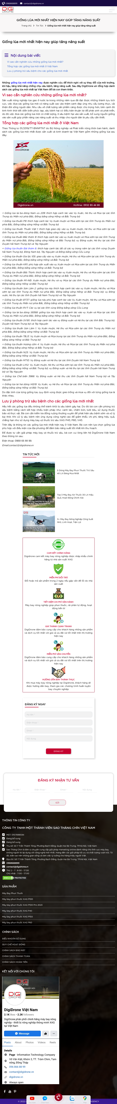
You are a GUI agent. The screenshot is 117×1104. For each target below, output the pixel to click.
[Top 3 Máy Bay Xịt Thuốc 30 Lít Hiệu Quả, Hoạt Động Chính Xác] (39, 497)
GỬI (57, 802)
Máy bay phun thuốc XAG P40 (17, 910)
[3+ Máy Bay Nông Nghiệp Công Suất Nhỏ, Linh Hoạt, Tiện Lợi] (39, 521)
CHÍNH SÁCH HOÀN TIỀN (14, 962)
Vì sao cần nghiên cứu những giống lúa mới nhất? (35, 61)
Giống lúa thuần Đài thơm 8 (20, 248)
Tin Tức (39, 25)
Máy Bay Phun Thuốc (12, 893)
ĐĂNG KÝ (58, 751)
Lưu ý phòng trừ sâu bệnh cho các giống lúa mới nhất (37, 70)
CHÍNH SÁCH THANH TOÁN (16, 956)
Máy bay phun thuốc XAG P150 (17, 916)
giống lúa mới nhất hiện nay (27, 82)
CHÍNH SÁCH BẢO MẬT (13, 950)
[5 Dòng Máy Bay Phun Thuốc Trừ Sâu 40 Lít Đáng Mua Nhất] (39, 472)
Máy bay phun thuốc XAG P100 (17, 899)
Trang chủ (26, 25)
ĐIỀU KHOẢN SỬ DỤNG (14, 938)
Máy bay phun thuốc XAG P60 (17, 922)
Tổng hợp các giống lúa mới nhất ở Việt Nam (32, 66)
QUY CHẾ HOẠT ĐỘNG (13, 944)
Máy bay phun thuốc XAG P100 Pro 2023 (22, 905)
